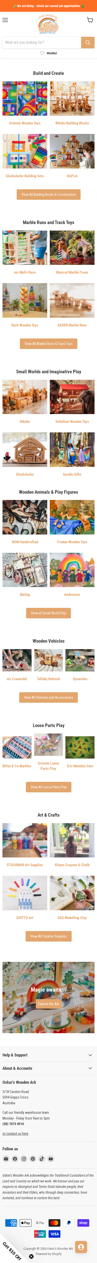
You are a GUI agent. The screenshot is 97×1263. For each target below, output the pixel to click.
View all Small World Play (48, 613)
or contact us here (15, 1134)
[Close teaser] (31, 1256)
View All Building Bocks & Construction (48, 195)
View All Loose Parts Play (49, 787)
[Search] (88, 42)
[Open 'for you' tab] (81, 1247)
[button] (15, 1248)
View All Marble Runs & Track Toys (49, 344)
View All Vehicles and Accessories (48, 697)
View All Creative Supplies (48, 936)
